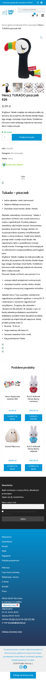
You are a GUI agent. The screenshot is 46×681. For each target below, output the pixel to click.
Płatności (6, 567)
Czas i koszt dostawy (11, 572)
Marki (4, 551)
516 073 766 (29, 619)
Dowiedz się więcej (12, 417)
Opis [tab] (23, 176)
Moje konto (6, 537)
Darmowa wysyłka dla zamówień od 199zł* (18, 3)
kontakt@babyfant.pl (17, 623)
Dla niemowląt (30, 25)
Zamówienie (7, 541)
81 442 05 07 (15, 619)
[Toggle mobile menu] (42, 15)
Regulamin (6, 556)
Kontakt (5, 586)
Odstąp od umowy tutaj (12, 632)
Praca (4, 591)
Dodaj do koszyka (26, 137)
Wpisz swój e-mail (9, 502)
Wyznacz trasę (9, 605)
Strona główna (8, 25)
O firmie (5, 582)
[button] (41, 37)
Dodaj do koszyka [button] (33, 417)
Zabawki (19, 25)
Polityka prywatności (10, 560)
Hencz (10, 158)
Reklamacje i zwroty (10, 577)
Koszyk (5, 546)
